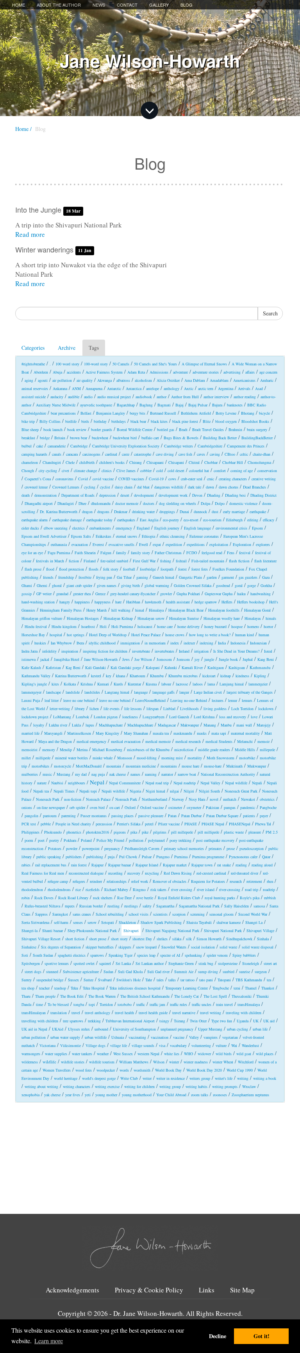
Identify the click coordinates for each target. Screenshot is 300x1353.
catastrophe (142, 454)
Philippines (30, 832)
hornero (253, 626)
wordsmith (142, 1070)
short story (119, 938)
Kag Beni (73, 667)
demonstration (45, 495)
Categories (33, 347)
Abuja (57, 372)
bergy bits (137, 413)
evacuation (79, 544)
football (129, 569)
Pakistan (212, 807)
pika (133, 832)
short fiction (74, 938)
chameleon (29, 462)
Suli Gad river (158, 971)
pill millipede (208, 832)
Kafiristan (53, 667)
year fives (72, 1094)
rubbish (270, 897)
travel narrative (183, 1012)
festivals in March (50, 561)
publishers (74, 856)
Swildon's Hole (128, 980)
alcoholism (143, 380)
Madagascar (167, 725)
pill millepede (182, 832)
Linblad (169, 708)
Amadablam (219, 380)
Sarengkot (60, 914)
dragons (103, 511)
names (135, 774)
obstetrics (267, 799)
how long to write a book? (209, 634)
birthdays (118, 421)
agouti (43, 380)
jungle (209, 659)
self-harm (61, 922)
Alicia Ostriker (168, 380)
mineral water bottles (71, 758)
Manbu (226, 725)
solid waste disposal (257, 947)
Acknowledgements (72, 1290)
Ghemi (42, 585)
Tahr (148, 980)
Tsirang (179, 1021)
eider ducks (30, 528)
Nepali (257, 783)
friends (48, 577)
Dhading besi (235, 495)
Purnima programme (208, 856)
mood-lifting (147, 758)
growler (166, 593)
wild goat (243, 1053)
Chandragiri (52, 462)
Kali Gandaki (95, 667)
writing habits (196, 1086)
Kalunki (170, 667)
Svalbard (105, 980)
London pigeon (106, 716)
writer (147, 1078)
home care (165, 626)
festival (244, 552)
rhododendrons (59, 889)
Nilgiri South (209, 791)
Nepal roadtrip (184, 783)
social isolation (203, 947)
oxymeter (194, 807)
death (25, 495)
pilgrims (159, 832)
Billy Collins (50, 421)
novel (214, 799)
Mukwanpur (256, 766)
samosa (259, 906)
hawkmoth (153, 602)
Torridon (106, 1004)
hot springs (75, 634)
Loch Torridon (242, 708)
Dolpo (220, 503)
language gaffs (163, 692)
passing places (122, 815)
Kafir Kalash (31, 667)
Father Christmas (168, 552)
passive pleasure (150, 815)
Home (18, 5)
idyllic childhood (102, 643)
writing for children (139, 1086)
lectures (217, 700)
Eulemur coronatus (204, 536)
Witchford (246, 1062)
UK (256, 1021)
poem (29, 840)
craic (210, 478)
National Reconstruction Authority (228, 774)
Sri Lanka (123, 963)
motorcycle (62, 766)
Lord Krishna (204, 716)
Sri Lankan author (150, 963)
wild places (264, 1053)
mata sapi (218, 733)
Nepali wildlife (113, 791)
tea (269, 980)
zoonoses (220, 1094)
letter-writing (60, 708)
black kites (159, 421)
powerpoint (91, 848)
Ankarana (60, 388)
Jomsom (183, 659)
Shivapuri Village (260, 930)
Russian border (91, 906)
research (236, 881)
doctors (148, 503)
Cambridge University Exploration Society (125, 446)
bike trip (28, 421)
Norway (178, 799)
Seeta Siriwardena (35, 922)
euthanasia (59, 544)
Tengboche (220, 988)
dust (215, 511)
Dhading (213, 495)
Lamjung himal (232, 684)
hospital (56, 634)
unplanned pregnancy (177, 1029)
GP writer (44, 593)
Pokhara (70, 840)
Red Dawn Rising (178, 873)
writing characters (76, 1086)
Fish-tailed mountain (207, 561)
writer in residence (170, 1078)
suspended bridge (49, 980)
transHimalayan (33, 1012)
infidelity (49, 651)
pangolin (31, 815)
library (80, 708)
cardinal (111, 454)
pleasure (254, 832)
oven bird (97, 807)
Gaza (266, 577)
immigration (130, 643)
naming (151, 774)
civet (65, 470)
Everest (98, 544)
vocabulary (178, 1045)
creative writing (264, 478)
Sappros (41, 914)
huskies (40, 643)
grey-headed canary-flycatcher (132, 593)
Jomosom (164, 659)
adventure (180, 372)
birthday (100, 421)
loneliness (130, 716)
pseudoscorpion (251, 848)
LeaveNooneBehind (150, 700)
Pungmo (163, 856)
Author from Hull (185, 396)
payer (264, 815)
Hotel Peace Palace (146, 634)
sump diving (208, 971)
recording (115, 873)
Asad (259, 388)
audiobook (144, 396)
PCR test (28, 824)
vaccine (178, 1037)
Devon (197, 495)
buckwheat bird (125, 437)
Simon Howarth (208, 938)
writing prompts (225, 1086)
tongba (78, 1004)
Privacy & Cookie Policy (149, 1290)
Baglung (146, 405)
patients (249, 815)
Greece (100, 593)
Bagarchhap (126, 405)
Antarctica (133, 388)
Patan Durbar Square (222, 815)
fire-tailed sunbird (114, 561)
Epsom (257, 528)
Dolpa (205, 503)
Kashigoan (237, 667)
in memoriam (155, 643)
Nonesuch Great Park (241, 791)
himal (139, 610)
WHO (188, 1053)
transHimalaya (249, 1004)
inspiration (69, 651)
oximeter (175, 807)
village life (118, 1045)
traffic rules (178, 1004)
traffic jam (157, 1004)
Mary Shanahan (136, 733)
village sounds (143, 1045)
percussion (104, 824)
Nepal (97, 782)
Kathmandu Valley (35, 675)
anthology (171, 388)
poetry (54, 840)
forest (182, 569)
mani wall (244, 725)
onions (26, 807)
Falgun (105, 552)
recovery (133, 873)
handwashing (260, 593)
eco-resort (191, 520)
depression (107, 495)
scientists (160, 914)
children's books (112, 462)
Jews (126, 659)
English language (197, 528)
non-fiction (72, 799)
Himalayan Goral (257, 610)
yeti (88, 1094)
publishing (94, 856)
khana (120, 675)
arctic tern (205, 388)
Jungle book (228, 659)
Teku (74, 988)
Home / (23, 128)
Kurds (118, 684)
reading (241, 865)
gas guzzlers (248, 577)
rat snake (224, 865)
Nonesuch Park (47, 799)
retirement (254, 881)
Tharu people (45, 996)
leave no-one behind (114, 700)
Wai (234, 1045)
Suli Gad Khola (130, 971)
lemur (232, 700)
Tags (94, 347)
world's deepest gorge (99, 1078)
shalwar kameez (228, 922)
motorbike (247, 758)
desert (124, 495)
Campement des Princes (245, 446)
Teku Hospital (94, 988)
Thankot (267, 988)
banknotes (235, 405)
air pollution (62, 380)
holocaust (145, 626)
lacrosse (182, 684)
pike (145, 832)
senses (78, 922)
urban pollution (33, 1037)
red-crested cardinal (211, 873)
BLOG (186, 5)
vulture (221, 1045)
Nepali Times (64, 791)
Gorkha (266, 585)
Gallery (159, 5)
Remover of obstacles (169, 881)
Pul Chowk (128, 856)
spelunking (193, 955)
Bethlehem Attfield (196, 413)
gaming (142, 577)
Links (206, 1290)
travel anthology (97, 1012)
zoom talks (199, 1094)
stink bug (205, 963)
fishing (165, 561)
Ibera (80, 643)
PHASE (190, 824)
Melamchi (245, 741)
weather (103, 1053)
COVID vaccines (131, 478)
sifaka (176, 938)
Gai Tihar (124, 577)
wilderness (29, 1062)
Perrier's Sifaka (128, 824)
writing (242, 1078)
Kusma (151, 684)
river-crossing (229, 889)
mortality (195, 758)
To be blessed (58, 1004)
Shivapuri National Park (223, 930)
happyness (103, 602)
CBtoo (230, 454)
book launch (52, 429)
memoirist (29, 749)
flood (50, 569)
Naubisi (57, 783)
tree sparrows (73, 1021)
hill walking (120, 610)
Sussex (73, 980)
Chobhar (211, 462)
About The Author (59, 5)
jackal (44, 659)
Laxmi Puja (30, 700)
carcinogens (91, 454)
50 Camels (120, 364)
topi (92, 1004)
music (47, 774)
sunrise (244, 971)
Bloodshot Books (255, 421)
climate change (85, 470)
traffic (140, 1004)
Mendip (66, 749)
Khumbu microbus (183, 675)
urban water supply (65, 1037)
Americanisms (244, 380)
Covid (83, 478)
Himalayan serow (151, 618)
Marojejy (264, 725)
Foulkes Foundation (228, 569)
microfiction (183, 749)
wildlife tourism (101, 1062)
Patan (172, 815)
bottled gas (165, 429)
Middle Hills (245, 749)
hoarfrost (88, 626)
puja (111, 856)
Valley (194, 1037)
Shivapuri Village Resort (41, 938)
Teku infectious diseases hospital (135, 988)
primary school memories (184, 848)
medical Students (218, 741)
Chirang (135, 462)
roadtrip (269, 889)
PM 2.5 (272, 832)
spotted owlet (84, 963)
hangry (64, 602)
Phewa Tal (263, 824)
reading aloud (262, 865)
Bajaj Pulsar (197, 405)
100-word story (96, 364)
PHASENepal (239, 824)
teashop (60, 988)
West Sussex (123, 1053)
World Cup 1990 (240, 1070)
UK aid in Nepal (34, 1029)
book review (76, 429)
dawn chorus (228, 487)
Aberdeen (41, 372)
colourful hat (199, 470)
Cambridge (79, 446)
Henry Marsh (96, 610)
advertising (232, 372)
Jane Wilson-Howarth (101, 659)
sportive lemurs (57, 963)
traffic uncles (201, 1004)
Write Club (129, 1078)
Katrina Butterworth (70, 675)
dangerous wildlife (168, 487)
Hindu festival (36, 626)
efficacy (268, 520)
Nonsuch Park (126, 799)
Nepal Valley (210, 783)
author (161, 396)
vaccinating (137, 1037)
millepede (267, 749)
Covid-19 (156, 478)
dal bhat (143, 487)
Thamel (251, 988)
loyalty (38, 725)
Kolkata (70, 684)
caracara (72, 454)
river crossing (181, 889)
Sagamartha (165, 906)
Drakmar (120, 511)
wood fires (83, 1070)
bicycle (264, 413)
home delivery (188, 626)
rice (78, 889)
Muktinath (234, 766)
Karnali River (192, 667)
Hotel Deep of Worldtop (108, 634)
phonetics (73, 832)
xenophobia (30, 1094)
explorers (263, 544)
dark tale (194, 487)
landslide (73, 692)
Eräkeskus (103, 536)
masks (202, 733)
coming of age (241, 470)
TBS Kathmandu (249, 980)
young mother (106, 1094)
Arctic (188, 388)
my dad (81, 774)
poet (41, 840)
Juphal (248, 659)
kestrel (96, 675)
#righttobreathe (33, 364)
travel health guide (153, 1012)
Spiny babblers (244, 955)
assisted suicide (33, 396)
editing (252, 520)
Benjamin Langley (110, 413)
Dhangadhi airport (39, 503)
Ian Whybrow (61, 643)
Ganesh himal (163, 577)
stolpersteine (228, 963)
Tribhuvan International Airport (130, 1021)
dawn (210, 487)
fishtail (181, 561)
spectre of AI (170, 955)
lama (211, 684)
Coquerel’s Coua (38, 478)
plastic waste (234, 832)
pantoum (50, 815)
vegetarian (230, 1037)
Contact (127, 5)
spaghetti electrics (72, 955)
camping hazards (34, 454)
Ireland (184, 651)
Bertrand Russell (163, 413)
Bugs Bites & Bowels (181, 437)
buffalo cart (150, 437)
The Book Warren (102, 996)
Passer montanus (93, 815)
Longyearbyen (153, 716)
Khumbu (157, 675)
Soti (24, 955)
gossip (26, 593)
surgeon (261, 971)
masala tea (161, 733)
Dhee (82, 503)
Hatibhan (133, 602)
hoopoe (237, 626)
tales (160, 980)
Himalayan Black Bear (186, 610)
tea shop (27, 988)
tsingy (164, 1021)
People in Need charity (73, 824)
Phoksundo (53, 832)
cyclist (105, 487)
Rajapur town (201, 865)
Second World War (252, 914)
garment (227, 577)
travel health (124, 1012)
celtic (244, 454)
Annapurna (94, 388)
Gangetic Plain (190, 577)
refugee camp (58, 881)
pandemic (247, 807)
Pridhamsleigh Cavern (142, 848)
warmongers (30, 1053)
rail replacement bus (50, 865)
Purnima (181, 856)
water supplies (56, 1053)
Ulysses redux (79, 1029)
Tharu (25, 996)
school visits (138, 914)
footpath (167, 569)
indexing (206, 643)
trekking (94, 1021)
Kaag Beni (265, 659)
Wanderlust (250, 1045)
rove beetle (144, 897)
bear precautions (63, 413)
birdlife (71, 421)
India (222, 643)
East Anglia (149, 520)
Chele (70, 462)
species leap (146, 955)
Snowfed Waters (173, 947)
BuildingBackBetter (257, 437)
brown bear (78, 437)
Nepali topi (88, 791)
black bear (138, 421)
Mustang (63, 774)
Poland (86, 840)
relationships (117, 881)
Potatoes (54, 848)
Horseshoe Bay (33, 634)
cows (172, 478)
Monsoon (124, 758)
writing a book (264, 1078)
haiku (241, 593)
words (124, 1070)
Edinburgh (234, 520)
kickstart (209, 675)
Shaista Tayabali (199, 922)
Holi (103, 626)
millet (26, 758)
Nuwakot (248, 799)
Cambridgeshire (210, 446)
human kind (244, 634)
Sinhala (263, 938)
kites (55, 684)
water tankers (82, 1053)
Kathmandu (260, 667)
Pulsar (147, 856)
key (108, 675)
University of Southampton (134, 1029)
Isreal (268, 651)
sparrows (97, 955)
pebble (46, 824)
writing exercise (107, 1086)
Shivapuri (131, 930)
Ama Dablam (194, 380)
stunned (52, 971)
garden (212, 577)
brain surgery (257, 429)
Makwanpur (189, 725)
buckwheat (100, 437)
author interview (216, 396)
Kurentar (134, 684)
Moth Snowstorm (220, 758)
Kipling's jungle (34, 684)
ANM (76, 388)
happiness (82, 602)
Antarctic (114, 388)
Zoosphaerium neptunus (250, 1094)
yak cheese (52, 1094)
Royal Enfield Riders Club (179, 897)
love (254, 716)
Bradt (183, 429)
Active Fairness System (104, 372)
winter (174, 1062)
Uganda (242, 1021)
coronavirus (64, 478)
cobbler (146, 470)
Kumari (103, 684)
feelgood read (212, 552)
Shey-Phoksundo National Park (92, 930)
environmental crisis (231, 528)
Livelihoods (189, 708)
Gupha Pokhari (188, 593)
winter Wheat (222, 1062)
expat (157, 544)
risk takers (158, 889)
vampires (211, 1037)
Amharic (266, 380)
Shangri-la (29, 930)
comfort (220, 470)
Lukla (76, 725)
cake (39, 446)
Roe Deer (124, 897)
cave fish (185, 454)
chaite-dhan (261, 454)
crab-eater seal (191, 478)
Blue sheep (30, 429)
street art (270, 963)
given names (106, 585)
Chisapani (176, 462)
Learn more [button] (48, 1341)
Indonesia (237, 643)
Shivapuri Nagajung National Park (172, 930)
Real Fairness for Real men (42, 873)
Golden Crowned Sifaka (192, 585)
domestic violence (243, 503)
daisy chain (123, 487)
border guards (101, 429)
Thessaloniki (242, 996)
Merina (82, 749)
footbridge (148, 569)
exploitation (218, 544)
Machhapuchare (111, 725)
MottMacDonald (89, 766)
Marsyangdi (53, 733)
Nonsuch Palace (98, 799)
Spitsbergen (30, 963)
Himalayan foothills (223, 610)
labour (166, 684)
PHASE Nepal (213, 824)
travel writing (210, 1012)
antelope (152, 388)
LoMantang (62, 716)
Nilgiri (189, 791)
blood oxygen (226, 421)
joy (197, 659)
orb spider (77, 807)
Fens (230, 552)
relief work (139, 881)
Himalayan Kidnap (118, 618)
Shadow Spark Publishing (161, 922)
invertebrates (164, 651)
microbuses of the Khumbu (148, 749)
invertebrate (141, 651)
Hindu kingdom (64, 626)
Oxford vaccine (152, 807)
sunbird (228, 971)
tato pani (206, 980)
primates (215, 848)
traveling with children (243, 1012)
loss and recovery (232, 716)
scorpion (179, 914)
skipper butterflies (100, 947)
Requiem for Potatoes (208, 881)
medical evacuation (126, 741)
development (144, 495)
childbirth (87, 462)
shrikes (162, 938)
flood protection (71, 569)
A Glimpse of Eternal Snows (204, 364)
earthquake (258, 511)
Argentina (225, 388)
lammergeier (258, 684)
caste (125, 454)
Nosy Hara (197, 799)
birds (85, 421)
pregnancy (112, 848)
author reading (245, 396)
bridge (45, 437)
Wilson (158, 1062)
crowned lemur (36, 487)
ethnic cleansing (172, 536)
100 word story (67, 364)
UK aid (269, 1021)
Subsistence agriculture (81, 971)
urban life (260, 1029)
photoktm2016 (97, 832)
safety (147, 906)
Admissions (159, 372)
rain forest (79, 865)
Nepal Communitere (125, 783)
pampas (230, 807)
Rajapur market (175, 865)
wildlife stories (72, 1062)
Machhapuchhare (140, 725)
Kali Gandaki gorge (126, 667)
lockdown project (34, 716)
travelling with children (39, 1021)
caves (201, 454)
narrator (167, 774)
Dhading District (263, 495)
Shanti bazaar (52, 930)
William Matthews (133, 1062)
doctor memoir (126, 503)
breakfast (28, 437)
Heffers (226, 602)
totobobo (125, 1004)
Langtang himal (117, 692)
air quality (85, 380)
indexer (189, 643)
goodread (223, 585)
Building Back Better (220, 437)
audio (88, 396)
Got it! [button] (262, 1336)
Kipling (260, 675)
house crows (174, 634)
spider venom (217, 955)
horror (268, 626)
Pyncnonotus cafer (243, 856)
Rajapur (97, 865)
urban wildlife (96, 1037)
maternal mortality (245, 733)
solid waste (228, 947)
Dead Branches (254, 487)
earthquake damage (67, 520)
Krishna (86, 684)
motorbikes (40, 766)
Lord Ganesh (179, 716)
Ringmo (139, 889)
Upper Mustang (210, 1029)
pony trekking (180, 840)
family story (140, 552)
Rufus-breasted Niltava (42, 906)
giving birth (130, 585)
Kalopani (153, 667)
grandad (62, 593)
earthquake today (99, 520)
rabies (25, 865)
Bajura (217, 405)
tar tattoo (187, 980)
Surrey (26, 980)
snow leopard (146, 947)
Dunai (184, 511)
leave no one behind (79, 700)
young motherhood (137, 1094)
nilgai (174, 791)
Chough (27, 470)
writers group (199, 1078)
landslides (92, 692)
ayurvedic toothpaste (96, 405)
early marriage (234, 511)
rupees (70, 906)
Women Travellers (57, 1070)
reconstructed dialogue (86, 873)
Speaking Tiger (120, 955)
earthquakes (126, 520)
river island (205, 889)
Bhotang (247, 413)
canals (56, 454)
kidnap (225, 675)
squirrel (105, 963)
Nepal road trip (157, 783)
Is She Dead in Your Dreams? (236, 651)
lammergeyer (31, 692)
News (99, 5)
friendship (66, 577)
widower (204, 1053)
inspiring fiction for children (105, 651)
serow (92, 922)
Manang (210, 725)
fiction (74, 561)
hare (118, 602)
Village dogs (95, 1045)
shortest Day (142, 938)
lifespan (152, 708)
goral (239, 585)
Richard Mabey (116, 889)
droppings (167, 511)
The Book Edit (72, 996)
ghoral (57, 585)
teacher (44, 988)
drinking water (143, 511)
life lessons (133, 708)
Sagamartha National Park (199, 906)
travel (75, 1012)
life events (112, 708)
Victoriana (47, 1045)
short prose (97, 938)
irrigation (201, 651)
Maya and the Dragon (55, 741)
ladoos (198, 684)
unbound (101, 1029)
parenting (68, 815)
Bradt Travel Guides (208, 429)
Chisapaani (155, 462)
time (39, 1004)
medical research (188, 741)
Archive (66, 347)
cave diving (165, 454)
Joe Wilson (143, 659)
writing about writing (41, 1086)
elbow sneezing (56, 528)
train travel (224, 1004)
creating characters (233, 478)
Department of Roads (78, 495)
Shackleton (127, 922)
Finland (90, 561)
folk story (110, 569)
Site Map (242, 1290)
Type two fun (221, 1021)
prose (231, 848)
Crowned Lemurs (65, 487)
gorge (251, 585)
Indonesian (258, 643)
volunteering (201, 1045)
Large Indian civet (208, 692)
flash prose (33, 569)
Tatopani (224, 980)
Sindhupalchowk (239, 938)
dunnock (200, 511)
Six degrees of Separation (61, 947)
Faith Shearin (85, 552)
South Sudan (43, 955)
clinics (107, 470)
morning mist (172, 758)
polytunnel (156, 840)
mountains (169, 766)
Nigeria (135, 791)
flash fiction (239, 561)
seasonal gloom (221, 914)
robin (25, 897)
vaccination (159, 1037)
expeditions (196, 544)
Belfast (85, 413)
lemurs (247, 700)
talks (172, 980)
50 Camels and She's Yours (155, 364)
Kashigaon (215, 667)
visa (162, 1045)
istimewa (28, 659)
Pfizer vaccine (169, 824)
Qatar (266, 856)
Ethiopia (148, 536)
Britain (59, 437)
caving (215, 454)
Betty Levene (226, 413)
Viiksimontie (70, 1045)
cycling (89, 487)
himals (271, 618)
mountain (113, 766)
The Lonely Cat (186, 996)
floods (93, 569)
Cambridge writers (178, 446)
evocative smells (121, 544)
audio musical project (114, 396)
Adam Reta (136, 372)
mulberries (29, 774)
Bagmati (164, 405)
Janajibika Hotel (66, 659)
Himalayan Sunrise (184, 618)
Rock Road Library (73, 897)
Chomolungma (259, 462)
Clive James (126, 470)
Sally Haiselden (236, 906)
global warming (157, 585)
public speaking (48, 856)
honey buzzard (215, 626)
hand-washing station (38, 602)
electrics (78, 528)
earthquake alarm (34, 520)
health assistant (178, 602)
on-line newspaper (51, 807)
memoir (263, 741)
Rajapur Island (147, 865)
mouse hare (190, 766)
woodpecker (105, 1070)
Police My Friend (110, 840)
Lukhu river (58, 725)
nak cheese (117, 774)
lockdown (265, 708)
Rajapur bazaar (119, 865)
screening (197, 914)
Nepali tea (41, 791)
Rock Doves (44, 897)
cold (159, 470)
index (174, 643)
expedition (174, 544)
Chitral (194, 462)
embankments (100, 528)
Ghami (26, 585)
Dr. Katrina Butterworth (58, 511)
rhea (270, 881)
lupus (90, 725)
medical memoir (158, 741)
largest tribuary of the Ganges (250, 692)
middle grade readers (214, 749)
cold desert (176, 470)
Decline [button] (217, 1336)
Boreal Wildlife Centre (134, 429)
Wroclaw (249, 1086)
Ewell (143, 544)
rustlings (131, 906)
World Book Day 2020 (204, 1070)
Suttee (88, 980)
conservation (267, 470)
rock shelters (102, 897)
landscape (53, 692)
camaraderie (57, 446)
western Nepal (148, 1053)
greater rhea (82, 593)
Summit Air (183, 971)
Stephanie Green (181, 963)
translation (58, 1012)
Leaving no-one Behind (188, 700)
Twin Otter (198, 1021)
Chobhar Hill (232, 462)
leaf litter (52, 700)
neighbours (76, 783)
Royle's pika (249, 897)
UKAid (57, 1029)
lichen (94, 708)
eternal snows (126, 536)
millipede (43, 758)
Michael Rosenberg (107, 749)
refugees (79, 881)
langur (184, 692)
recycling (152, 873)
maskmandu (182, 733)
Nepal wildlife (236, 783)
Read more (30, 234)
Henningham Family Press (61, 610)
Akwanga (104, 380)
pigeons (120, 832)
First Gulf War (144, 561)
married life (30, 733)
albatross (123, 380)
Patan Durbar (191, 815)
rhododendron (32, 889)
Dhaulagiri (65, 503)
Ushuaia (117, 1037)
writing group (170, 1086)
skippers (124, 947)
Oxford (130, 807)
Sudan (108, 971)
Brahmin (235, 429)
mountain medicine (141, 766)
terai (237, 988)
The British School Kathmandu (145, 996)
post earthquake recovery (215, 840)
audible (73, 396)
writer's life (223, 1078)
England (143, 528)
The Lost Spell (215, 996)
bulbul (26, 446)
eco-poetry (171, 520)
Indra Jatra (29, 651)
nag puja (98, 774)
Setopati (107, 922)
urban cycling (237, 1029)
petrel (149, 824)
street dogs (33, 971)
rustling (113, 906)
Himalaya (156, 610)
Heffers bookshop (250, 602)
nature (41, 783)
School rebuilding (110, 914)
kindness (242, 675)
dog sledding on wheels (177, 503)
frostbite (85, 577)
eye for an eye (32, 552)
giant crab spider (79, 585)
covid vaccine (103, 478)
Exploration (242, 544)
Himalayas (253, 618)
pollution (136, 840)
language (141, 692)
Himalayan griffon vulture (41, 618)
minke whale (102, 758)
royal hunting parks (220, 897)
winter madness (196, 1062)
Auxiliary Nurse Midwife (55, 405)
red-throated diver (244, 873)
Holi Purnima (122, 626)
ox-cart (114, 807)
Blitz (207, 421)
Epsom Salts (81, 536)
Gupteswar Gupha (218, 593)
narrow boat (187, 774)
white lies (171, 1053)
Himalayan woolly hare (222, 618)
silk (189, 938)
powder (71, 848)
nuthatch (229, 799)
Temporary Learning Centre (186, 988)
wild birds (224, 1053)
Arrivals (244, 388)
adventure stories (206, 372)
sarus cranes (82, 914)
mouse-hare (212, 766)
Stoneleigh (250, 963)
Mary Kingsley (107, 733)
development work (173, 495)
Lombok (82, 716)
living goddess (215, 708)
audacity (56, 396)
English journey (166, 528)
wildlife (49, 1062)
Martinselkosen (79, 733)
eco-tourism (212, 520)
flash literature (265, 561)
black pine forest (185, 421)
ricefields (93, 889)
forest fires (199, 569)
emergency (124, 528)
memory (48, 749)
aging (29, 380)
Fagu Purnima (59, 552)
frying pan (104, 577)
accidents (74, 372)
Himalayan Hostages (83, 618)
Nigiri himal (155, 791)
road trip (251, 889)
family (121, 552)
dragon (87, 511)
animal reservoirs (34, 388)
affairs (250, 372)
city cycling (48, 470)
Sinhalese (28, 947)
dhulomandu (101, 503)
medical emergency (91, 741)
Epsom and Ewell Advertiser (43, 536)
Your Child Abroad (171, 1094)
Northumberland (154, 799)
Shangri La (253, 922)
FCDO (191, 552)
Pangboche (268, 807)
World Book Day (168, 1070)
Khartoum (137, 675)
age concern (268, 372)
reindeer (96, 881)
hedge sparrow (206, 602)
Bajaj (179, 405)
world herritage (65, 1078)
